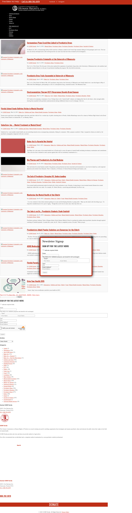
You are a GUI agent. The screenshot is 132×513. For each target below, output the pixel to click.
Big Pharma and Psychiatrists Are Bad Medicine (45, 159)
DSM (5, 365)
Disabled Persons (8, 363)
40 (29, 295)
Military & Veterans (92, 180)
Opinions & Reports (14, 13)
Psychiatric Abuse (57, 46)
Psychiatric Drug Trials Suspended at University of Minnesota (50, 75)
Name (44, 253)
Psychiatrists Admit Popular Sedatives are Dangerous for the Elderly (53, 229)
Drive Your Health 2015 (35, 281)
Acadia (5, 348)
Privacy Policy (65, 512)
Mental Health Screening (41, 112)
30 (27, 295)
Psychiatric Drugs (13, 30)
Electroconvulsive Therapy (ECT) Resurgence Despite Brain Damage (53, 92)
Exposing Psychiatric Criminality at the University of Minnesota (51, 59)
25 (23, 295)
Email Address (4, 322)
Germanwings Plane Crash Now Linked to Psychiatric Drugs (49, 42)
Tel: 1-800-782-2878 (5, 412)
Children (11, 35)
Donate (11, 19)
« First (9, 295)
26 (25, 295)
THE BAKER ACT (14, 26)
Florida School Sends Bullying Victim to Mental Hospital (22, 108)
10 (17, 295)
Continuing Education (9, 361)
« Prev (13, 295)
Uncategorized (7, 399)
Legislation (6, 375)
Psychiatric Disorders (67, 46)
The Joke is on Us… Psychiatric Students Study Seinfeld (48, 211)
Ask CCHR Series (8, 352)
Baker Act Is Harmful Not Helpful (39, 141)
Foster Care (6, 371)
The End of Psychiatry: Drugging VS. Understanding (46, 176)
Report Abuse (12, 17)
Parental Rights (7, 386)
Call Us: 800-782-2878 (31, 1)
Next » (34, 295)
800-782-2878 (5, 496)
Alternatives (47, 145)
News (10, 15)
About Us (11, 23)
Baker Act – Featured (9, 356)
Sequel (5, 395)
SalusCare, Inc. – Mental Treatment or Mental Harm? (21, 124)
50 (30, 295)
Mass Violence (7, 377)
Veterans (11, 32)
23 (21, 295)
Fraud (62, 198)
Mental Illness (48, 46)
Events (10, 21)
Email (1, 307)
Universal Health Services (10, 401)
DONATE (54, 504)
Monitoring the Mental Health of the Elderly (43, 194)
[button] (18, 461)
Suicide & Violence (88, 46)
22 (19, 295)
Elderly (11, 34)
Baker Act (46, 79)
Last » (38, 295)
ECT (10, 28)
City (1, 318)
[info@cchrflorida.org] (45, 2)
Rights (88, 95)
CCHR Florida (32, 46)
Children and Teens (29, 112)
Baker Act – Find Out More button (12, 358)
